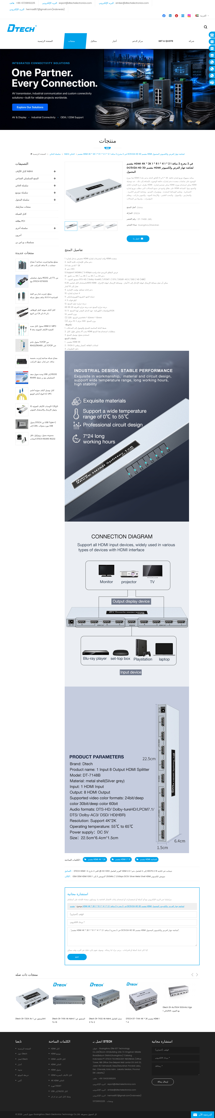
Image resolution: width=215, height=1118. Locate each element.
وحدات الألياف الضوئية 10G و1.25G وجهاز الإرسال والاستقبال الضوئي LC (44, 408)
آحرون (18, 235)
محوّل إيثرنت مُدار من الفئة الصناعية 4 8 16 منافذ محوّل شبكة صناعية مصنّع (44, 296)
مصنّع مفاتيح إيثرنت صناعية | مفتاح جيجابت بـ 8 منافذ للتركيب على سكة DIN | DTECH (44, 263)
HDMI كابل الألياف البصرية (61, 1075)
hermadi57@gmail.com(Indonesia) (45, 9)
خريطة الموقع (23, 1075)
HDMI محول (56, 1069)
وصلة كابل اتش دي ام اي (61, 1096)
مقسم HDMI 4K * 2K (96, 859)
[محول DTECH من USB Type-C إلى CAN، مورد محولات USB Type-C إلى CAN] (22, 424)
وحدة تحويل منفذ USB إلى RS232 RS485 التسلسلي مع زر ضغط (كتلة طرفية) (43, 376)
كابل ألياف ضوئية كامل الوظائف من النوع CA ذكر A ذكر (42, 312)
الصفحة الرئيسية (45, 40)
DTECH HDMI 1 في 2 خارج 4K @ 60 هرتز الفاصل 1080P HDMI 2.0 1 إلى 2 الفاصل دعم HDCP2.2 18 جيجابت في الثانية (123, 871)
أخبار (114, 40)
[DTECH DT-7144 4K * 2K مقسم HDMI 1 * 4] (106, 999)
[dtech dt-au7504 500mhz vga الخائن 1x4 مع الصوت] (143, 993)
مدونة (20, 1069)
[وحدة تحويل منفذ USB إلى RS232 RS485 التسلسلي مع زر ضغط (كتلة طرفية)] (22, 377)
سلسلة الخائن (21, 185)
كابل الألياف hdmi (24, 171)
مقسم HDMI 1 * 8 (122, 859)
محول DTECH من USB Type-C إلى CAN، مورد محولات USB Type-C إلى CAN (43, 424)
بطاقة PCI (20, 221)
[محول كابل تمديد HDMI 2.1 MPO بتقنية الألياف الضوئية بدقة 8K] (22, 329)
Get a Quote (165, 40)
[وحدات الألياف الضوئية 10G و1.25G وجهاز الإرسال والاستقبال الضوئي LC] (22, 409)
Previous (192, 974)
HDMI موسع (56, 1053)
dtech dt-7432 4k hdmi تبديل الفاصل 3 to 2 (68, 1020)
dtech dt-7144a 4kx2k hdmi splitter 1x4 (179, 1020)
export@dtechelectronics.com (75, 3)
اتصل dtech (23, 1059)
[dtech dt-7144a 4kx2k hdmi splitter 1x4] (179, 999)
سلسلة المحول (22, 200)
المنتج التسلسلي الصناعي (27, 178)
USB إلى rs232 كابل (59, 1091)
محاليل (94, 40)
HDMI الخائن (56, 1064)
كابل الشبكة (20, 214)
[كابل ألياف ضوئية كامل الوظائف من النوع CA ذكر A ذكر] (22, 313)
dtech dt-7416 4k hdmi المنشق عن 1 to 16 (31, 1020)
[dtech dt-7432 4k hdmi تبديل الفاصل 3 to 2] (69, 999)
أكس (20, 1080)
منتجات (71, 40)
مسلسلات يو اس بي (24, 242)
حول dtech (22, 1053)
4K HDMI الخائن (57, 1080)
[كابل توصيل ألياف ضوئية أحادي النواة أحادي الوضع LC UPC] (22, 393)
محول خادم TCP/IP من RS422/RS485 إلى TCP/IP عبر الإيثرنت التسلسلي (43, 344)
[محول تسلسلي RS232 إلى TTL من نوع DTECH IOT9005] (22, 281)
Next (197, 974)
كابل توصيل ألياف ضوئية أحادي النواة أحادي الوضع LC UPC (42, 392)
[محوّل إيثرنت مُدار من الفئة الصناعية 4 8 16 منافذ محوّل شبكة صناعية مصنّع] (22, 297)
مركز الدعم (137, 40)
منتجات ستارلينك (23, 207)
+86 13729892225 (25, 3)
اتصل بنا (136, 238)
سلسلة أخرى (21, 228)
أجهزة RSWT (56, 1086)
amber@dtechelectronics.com (132, 3)
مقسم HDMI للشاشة (148, 859)
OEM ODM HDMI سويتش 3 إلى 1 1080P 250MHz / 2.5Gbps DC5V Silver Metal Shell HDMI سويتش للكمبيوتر (119, 876)
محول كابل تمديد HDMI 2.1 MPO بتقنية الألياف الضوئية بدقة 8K (43, 328)
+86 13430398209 (107, 1078)
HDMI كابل (55, 1048)
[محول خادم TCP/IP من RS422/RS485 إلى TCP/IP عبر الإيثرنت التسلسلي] (22, 345)
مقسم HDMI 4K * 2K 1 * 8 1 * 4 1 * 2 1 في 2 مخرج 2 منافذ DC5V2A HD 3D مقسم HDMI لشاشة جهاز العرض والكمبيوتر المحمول (127, 906)
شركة (191, 40)
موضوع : (127, 906)
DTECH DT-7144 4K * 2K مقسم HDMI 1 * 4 (106, 1020)
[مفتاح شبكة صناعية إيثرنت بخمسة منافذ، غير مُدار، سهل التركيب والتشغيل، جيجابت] (22, 361)
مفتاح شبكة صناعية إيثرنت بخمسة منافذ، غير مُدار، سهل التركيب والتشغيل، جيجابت (43, 360)
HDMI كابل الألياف (58, 1059)
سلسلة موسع (21, 192)
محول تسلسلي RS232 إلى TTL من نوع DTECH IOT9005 (44, 279)
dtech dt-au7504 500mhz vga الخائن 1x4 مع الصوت (140, 1009)
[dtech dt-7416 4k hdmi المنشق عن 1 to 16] (32, 999)
